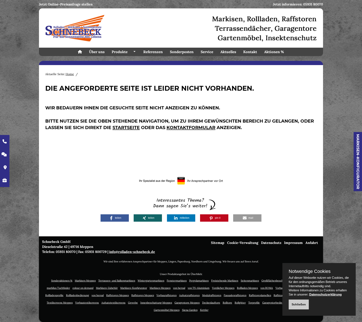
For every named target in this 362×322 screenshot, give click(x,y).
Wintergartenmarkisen (151, 280)
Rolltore (227, 302)
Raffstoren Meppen (117, 295)
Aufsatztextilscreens (113, 302)
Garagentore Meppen (187, 302)
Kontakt (250, 52)
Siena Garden (190, 310)
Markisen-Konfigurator (358, 161)
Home (70, 74)
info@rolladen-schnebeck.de (132, 252)
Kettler (204, 310)
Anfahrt (311, 243)
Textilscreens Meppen (60, 302)
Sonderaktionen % (61, 280)
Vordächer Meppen (223, 287)
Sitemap (217, 243)
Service (207, 52)
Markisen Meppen (85, 280)
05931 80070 (313, 4)
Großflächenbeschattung (276, 280)
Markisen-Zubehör (107, 287)
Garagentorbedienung (275, 302)
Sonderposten (182, 52)
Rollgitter (240, 302)
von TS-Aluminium (198, 287)
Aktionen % (274, 52)
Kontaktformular (191, 127)
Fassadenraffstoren (235, 295)
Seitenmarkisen (250, 280)
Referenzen (153, 52)
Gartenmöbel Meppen (167, 310)
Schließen (299, 304)
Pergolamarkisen (199, 280)
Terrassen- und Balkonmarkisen (116, 280)
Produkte (120, 52)
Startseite (126, 127)
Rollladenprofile (54, 295)
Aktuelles (228, 52)
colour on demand (82, 287)
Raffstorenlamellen (260, 295)
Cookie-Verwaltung (242, 243)
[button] (115, 218)
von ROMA (266, 287)
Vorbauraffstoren (166, 295)
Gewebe (133, 302)
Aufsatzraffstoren (189, 295)
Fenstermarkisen (177, 280)
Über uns (97, 52)
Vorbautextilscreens (87, 302)
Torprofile (254, 302)
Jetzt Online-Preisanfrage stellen (66, 4)
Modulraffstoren (211, 295)
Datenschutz (271, 243)
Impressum (293, 243)
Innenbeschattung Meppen (156, 302)
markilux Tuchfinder (58, 287)
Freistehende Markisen (224, 280)
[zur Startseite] (181, 28)
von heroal (179, 287)
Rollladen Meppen (247, 287)
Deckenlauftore (211, 302)
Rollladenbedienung (77, 295)
